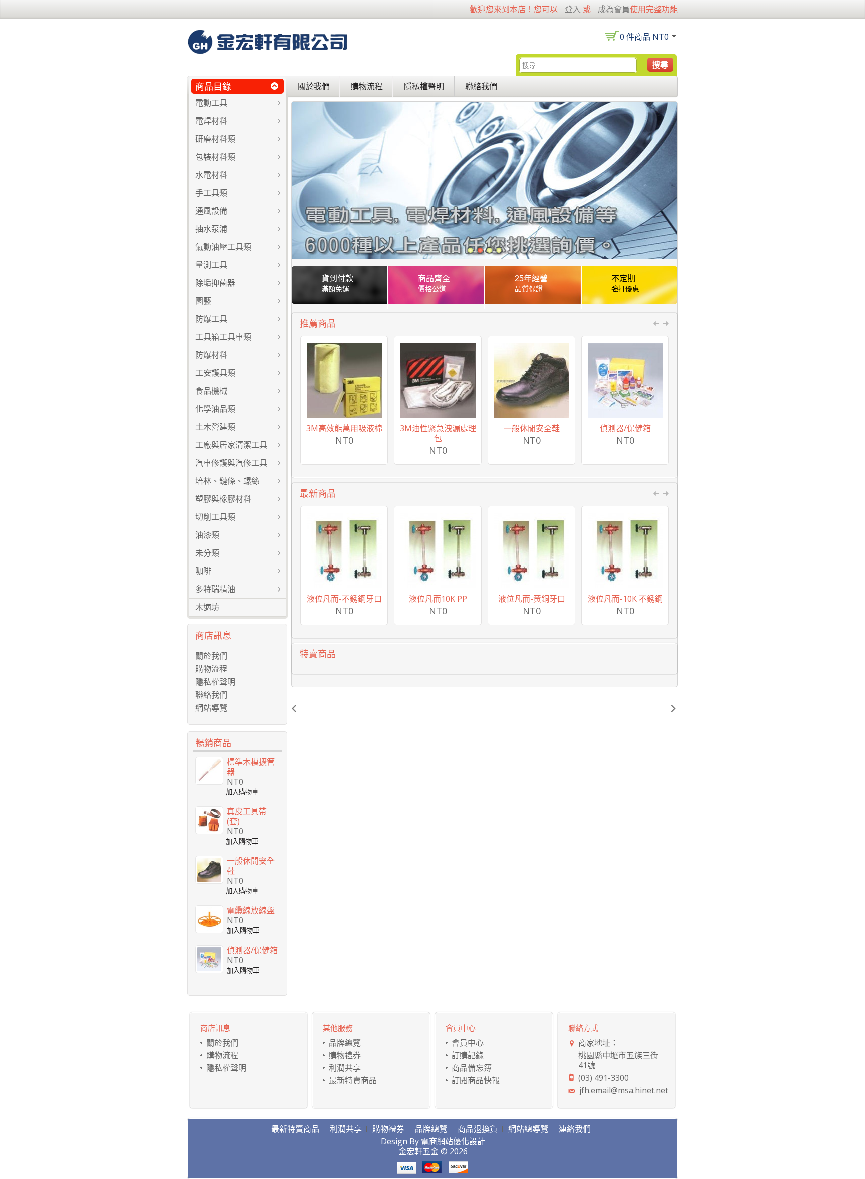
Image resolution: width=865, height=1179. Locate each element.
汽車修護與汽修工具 (231, 462)
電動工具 (211, 102)
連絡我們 (575, 1128)
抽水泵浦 (211, 228)
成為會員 (614, 9)
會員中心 (468, 1042)
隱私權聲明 (424, 86)
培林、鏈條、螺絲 (227, 480)
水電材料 (211, 174)
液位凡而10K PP (438, 599)
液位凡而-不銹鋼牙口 (344, 599)
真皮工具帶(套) (247, 816)
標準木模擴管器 (251, 767)
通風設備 (211, 210)
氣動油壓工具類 (223, 246)
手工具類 (211, 192)
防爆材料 (211, 354)
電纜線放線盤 (251, 910)
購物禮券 (345, 1055)
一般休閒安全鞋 (532, 428)
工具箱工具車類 (223, 336)
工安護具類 (215, 372)
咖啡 (203, 570)
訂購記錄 (468, 1055)
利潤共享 (345, 1067)
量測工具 (211, 264)
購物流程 (367, 86)
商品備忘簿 (472, 1067)
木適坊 (207, 607)
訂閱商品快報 (476, 1080)
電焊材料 (211, 120)
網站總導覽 (528, 1128)
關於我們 (314, 86)
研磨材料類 (215, 138)
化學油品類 (215, 408)
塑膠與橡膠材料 (223, 498)
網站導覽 (211, 707)
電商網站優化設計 (453, 1141)
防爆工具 (211, 318)
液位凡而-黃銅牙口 (531, 599)
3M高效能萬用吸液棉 (344, 428)
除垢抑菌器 (215, 282)
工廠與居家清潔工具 (231, 444)
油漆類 (207, 534)
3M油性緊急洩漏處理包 (438, 433)
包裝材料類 (215, 156)
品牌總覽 (345, 1042)
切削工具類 (215, 516)
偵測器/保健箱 (625, 428)
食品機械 (211, 390)
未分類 (207, 552)
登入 (573, 9)
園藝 (203, 300)
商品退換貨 (478, 1128)
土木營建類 (215, 426)
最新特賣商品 (353, 1080)
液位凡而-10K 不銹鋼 (625, 599)
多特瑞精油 (215, 589)
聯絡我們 (481, 86)
